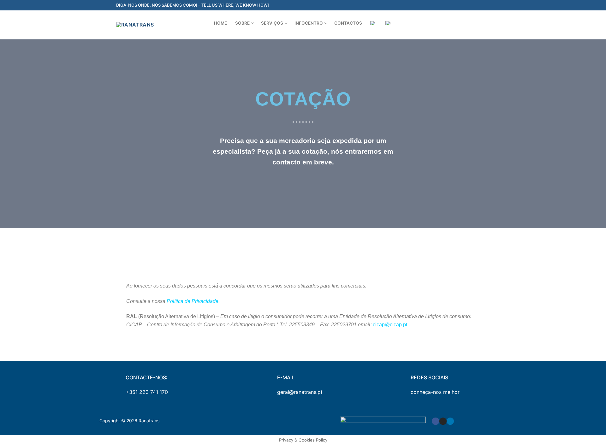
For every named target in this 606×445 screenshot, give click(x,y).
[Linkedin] (450, 421)
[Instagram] (443, 421)
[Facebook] (435, 421)
